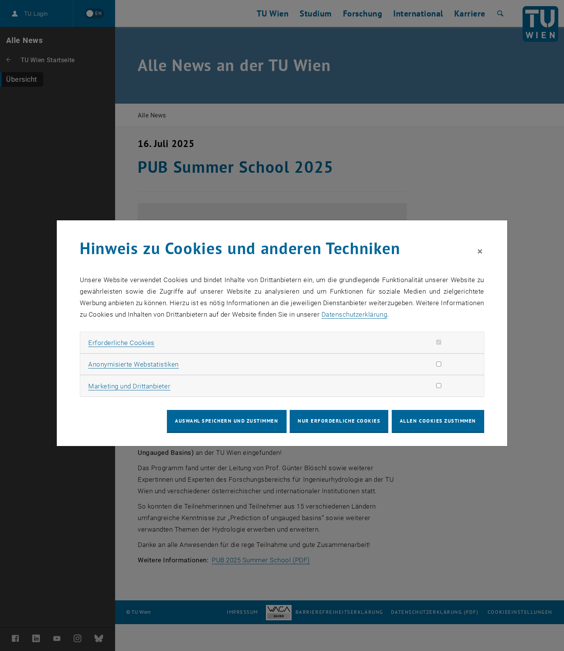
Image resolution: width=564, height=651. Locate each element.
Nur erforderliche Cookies (339, 421)
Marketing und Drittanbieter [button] (129, 386)
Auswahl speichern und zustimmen (226, 421)
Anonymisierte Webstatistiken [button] (133, 364)
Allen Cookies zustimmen (438, 421)
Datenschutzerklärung (354, 314)
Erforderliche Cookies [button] (121, 343)
